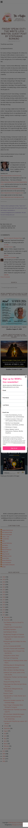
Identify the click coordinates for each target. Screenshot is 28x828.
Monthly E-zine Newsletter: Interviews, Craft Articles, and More (14, 424)
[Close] (26, 377)
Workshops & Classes (11, 427)
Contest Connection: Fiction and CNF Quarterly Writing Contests (13, 420)
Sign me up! (14, 448)
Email (4, 390)
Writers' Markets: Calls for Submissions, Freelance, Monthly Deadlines (14, 431)
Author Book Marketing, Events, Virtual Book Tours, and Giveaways (14, 416)
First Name (6, 397)
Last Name (6, 405)
